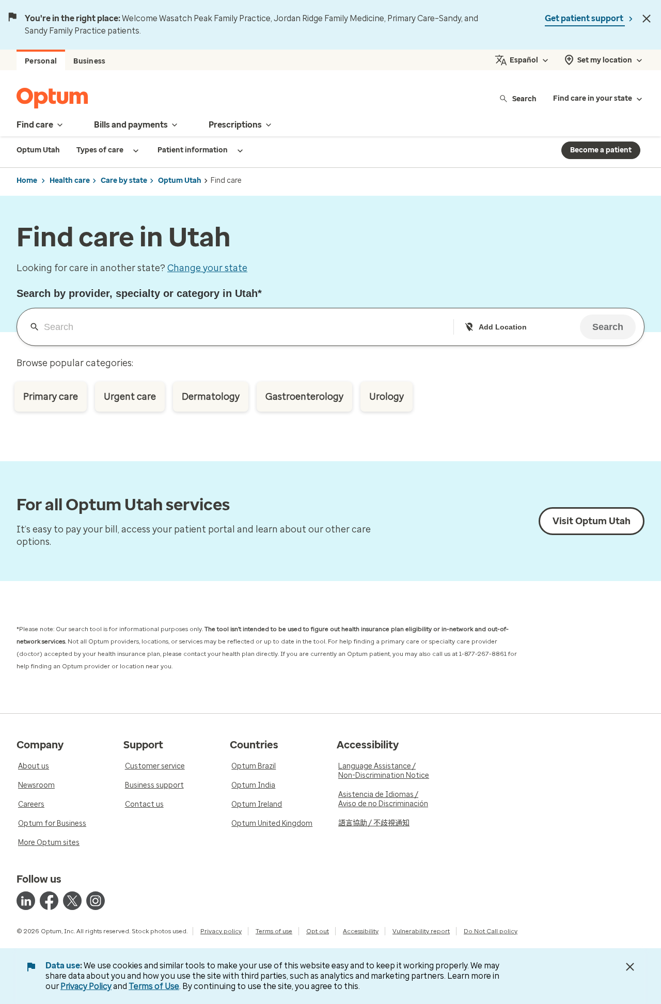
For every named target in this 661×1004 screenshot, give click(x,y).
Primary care (50, 396)
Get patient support (585, 18)
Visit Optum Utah (592, 521)
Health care (70, 180)
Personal (41, 61)
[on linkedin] (26, 900)
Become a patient (601, 150)
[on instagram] (95, 900)
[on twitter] (72, 900)
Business (89, 61)
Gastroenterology (304, 396)
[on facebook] (49, 900)
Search (524, 98)
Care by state (124, 180)
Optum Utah (179, 180)
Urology (386, 396)
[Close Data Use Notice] (630, 967)
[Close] (646, 18)
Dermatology (211, 396)
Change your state (207, 268)
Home (27, 180)
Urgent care (130, 396)
